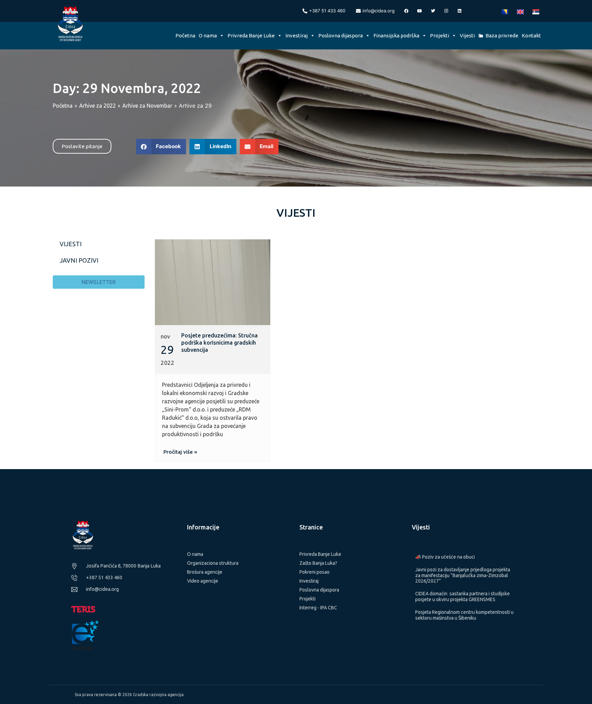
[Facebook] (406, 11)
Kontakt (531, 35)
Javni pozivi (79, 260)
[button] (161, 146)
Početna (185, 35)
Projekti (439, 35)
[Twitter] (433, 11)
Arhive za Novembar (147, 106)
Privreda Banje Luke (251, 35)
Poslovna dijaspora (340, 35)
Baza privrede (501, 35)
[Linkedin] (460, 11)
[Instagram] (446, 11)
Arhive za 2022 (97, 106)
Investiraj (296, 35)
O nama (208, 35)
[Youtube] (420, 11)
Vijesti (467, 35)
